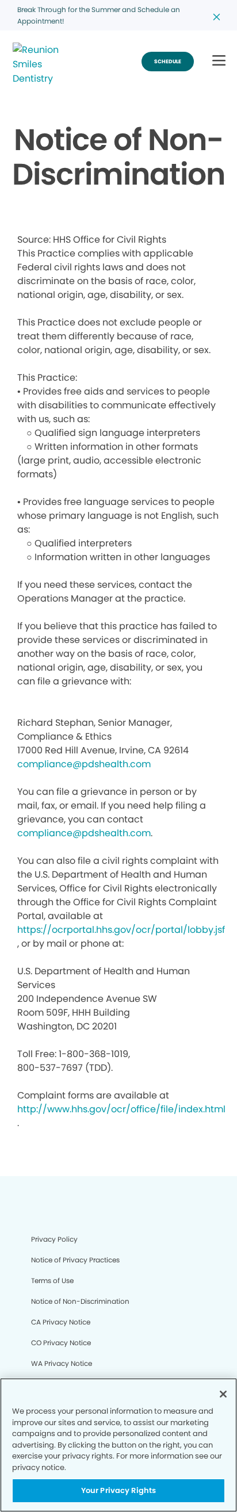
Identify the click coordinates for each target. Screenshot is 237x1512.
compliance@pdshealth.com (84, 764)
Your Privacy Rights (118, 1490)
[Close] (223, 1394)
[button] (218, 61)
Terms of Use (52, 1280)
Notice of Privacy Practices (75, 1260)
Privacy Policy (54, 1239)
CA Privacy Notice (60, 1322)
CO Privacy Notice (61, 1343)
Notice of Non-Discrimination (80, 1301)
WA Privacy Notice (61, 1363)
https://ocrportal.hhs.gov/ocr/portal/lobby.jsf (121, 929)
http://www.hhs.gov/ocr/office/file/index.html (121, 1109)
